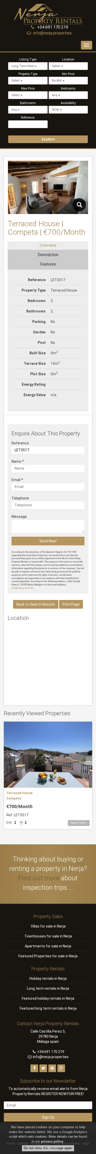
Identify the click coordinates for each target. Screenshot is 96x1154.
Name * (18, 461)
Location (68, 59)
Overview (48, 245)
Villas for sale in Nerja (48, 926)
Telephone (20, 498)
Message (19, 517)
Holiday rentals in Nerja (48, 978)
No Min (57, 80)
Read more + (78, 823)
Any (55, 95)
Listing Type (27, 59)
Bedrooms (68, 88)
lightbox (79, 204)
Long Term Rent (23, 66)
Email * (17, 480)
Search (48, 139)
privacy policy (52, 1141)
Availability (68, 103)
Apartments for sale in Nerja (48, 946)
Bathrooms (28, 103)
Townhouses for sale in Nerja (48, 936)
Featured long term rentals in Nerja (48, 1008)
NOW (56, 109)
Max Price (28, 88)
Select (56, 66)
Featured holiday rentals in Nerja (48, 998)
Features (48, 264)
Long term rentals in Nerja (48, 988)
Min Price (68, 74)
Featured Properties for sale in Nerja (48, 956)
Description (48, 254)
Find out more (38, 878)
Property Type (27, 74)
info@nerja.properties (52, 33)
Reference (28, 117)
